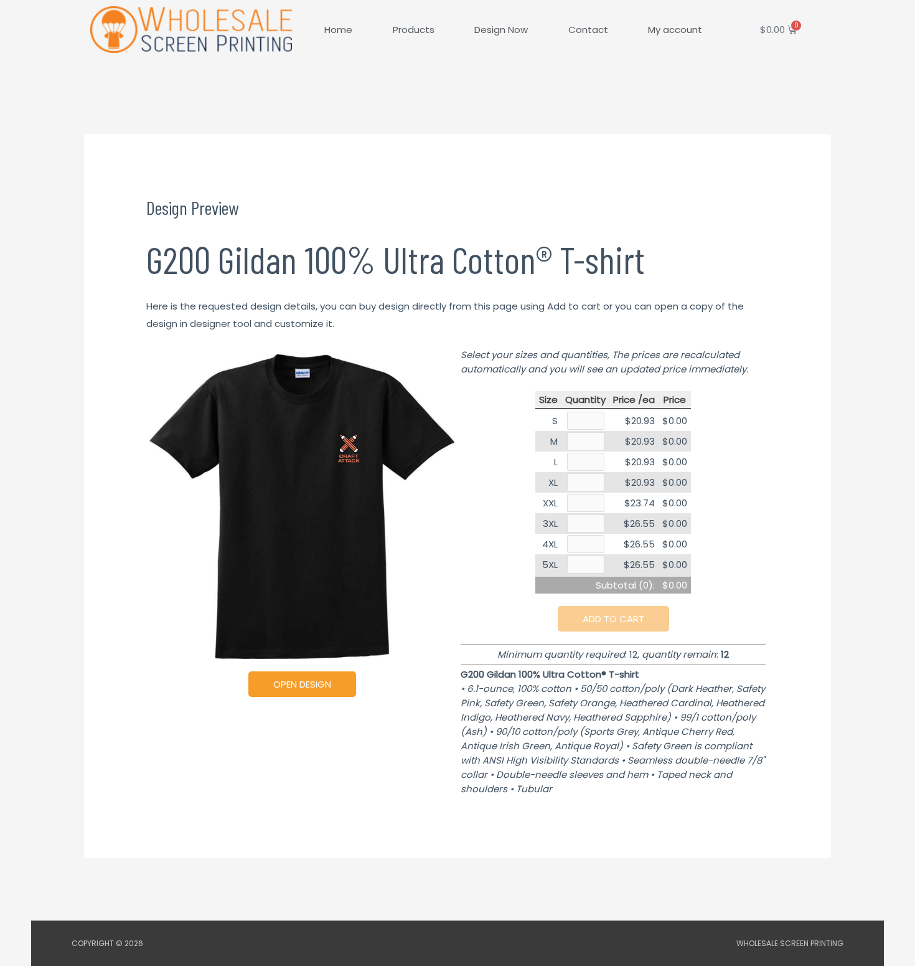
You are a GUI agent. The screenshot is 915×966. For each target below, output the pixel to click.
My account (675, 29)
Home (338, 29)
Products (413, 29)
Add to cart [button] (613, 618)
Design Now (501, 29)
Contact (588, 29)
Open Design (302, 684)
